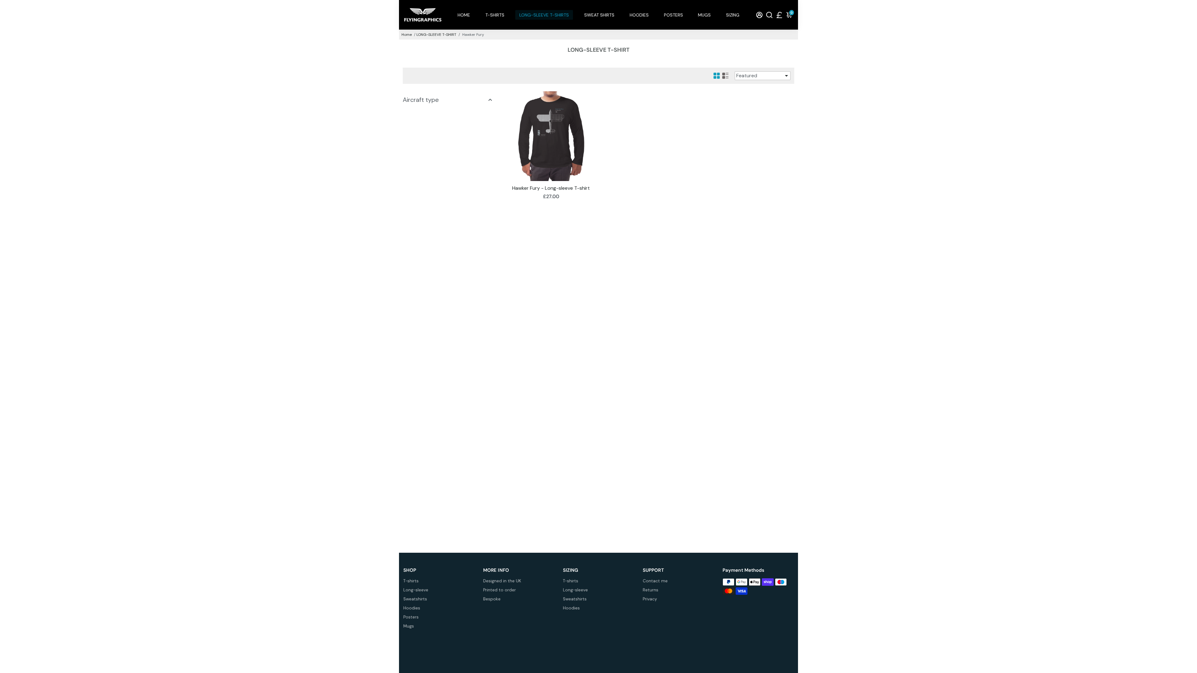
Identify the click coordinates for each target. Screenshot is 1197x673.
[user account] (759, 15)
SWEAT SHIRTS (599, 15)
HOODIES (639, 15)
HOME (464, 15)
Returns (650, 590)
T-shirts (411, 581)
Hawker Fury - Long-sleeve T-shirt (551, 188)
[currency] (779, 15)
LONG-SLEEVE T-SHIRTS (544, 15)
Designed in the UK (502, 581)
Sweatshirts (415, 599)
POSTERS (673, 15)
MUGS (704, 15)
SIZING (732, 15)
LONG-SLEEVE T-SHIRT (436, 34)
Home (406, 34)
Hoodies (411, 608)
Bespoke (492, 599)
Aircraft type (421, 100)
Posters (411, 617)
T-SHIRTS (494, 15)
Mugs (408, 626)
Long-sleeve (415, 590)
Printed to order (499, 590)
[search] (769, 15)
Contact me (655, 581)
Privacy (650, 599)
